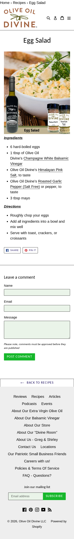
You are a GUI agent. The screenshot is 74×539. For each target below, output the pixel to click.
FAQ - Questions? (37, 475)
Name (8, 285)
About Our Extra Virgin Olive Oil (37, 411)
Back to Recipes (40, 383)
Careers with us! (37, 461)
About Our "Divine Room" (37, 432)
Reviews (20, 397)
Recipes (19, 3)
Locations (48, 447)
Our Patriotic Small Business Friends (37, 454)
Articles (55, 397)
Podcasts (29, 404)
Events (46, 404)
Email (8, 301)
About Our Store (37, 425)
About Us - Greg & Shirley (37, 440)
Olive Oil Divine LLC (32, 521)
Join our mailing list (37, 487)
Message (10, 317)
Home (5, 3)
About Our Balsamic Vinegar (37, 418)
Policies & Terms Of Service (37, 468)
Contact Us (27, 447)
